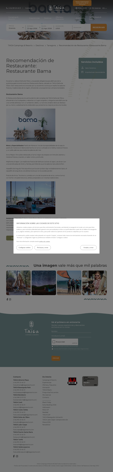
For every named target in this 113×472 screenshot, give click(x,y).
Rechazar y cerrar (42, 247)
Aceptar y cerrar (88, 247)
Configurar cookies (24, 247)
